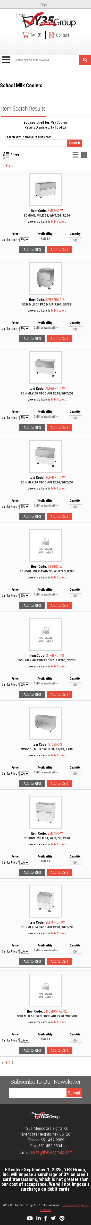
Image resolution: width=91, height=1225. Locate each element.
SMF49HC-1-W (55, 478)
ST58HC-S (55, 744)
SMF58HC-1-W (55, 389)
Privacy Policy (70, 1205)
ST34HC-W (55, 567)
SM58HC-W (55, 211)
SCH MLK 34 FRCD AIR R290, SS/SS (47, 304)
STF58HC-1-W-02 (55, 1011)
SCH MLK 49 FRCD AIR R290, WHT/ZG (46, 482)
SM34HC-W (55, 833)
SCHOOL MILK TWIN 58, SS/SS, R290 (47, 749)
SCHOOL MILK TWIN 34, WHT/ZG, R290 (46, 571)
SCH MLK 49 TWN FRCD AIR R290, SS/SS (46, 660)
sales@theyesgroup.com (52, 1152)
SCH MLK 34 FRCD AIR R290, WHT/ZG (46, 927)
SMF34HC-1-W (55, 922)
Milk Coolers (58, 221)
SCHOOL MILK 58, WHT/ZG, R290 (47, 215)
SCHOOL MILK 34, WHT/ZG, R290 (47, 838)
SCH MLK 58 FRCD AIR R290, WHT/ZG (46, 393)
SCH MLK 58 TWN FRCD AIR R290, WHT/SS (47, 1016)
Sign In (45, 5)
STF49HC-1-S (55, 655)
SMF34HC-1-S (55, 300)
